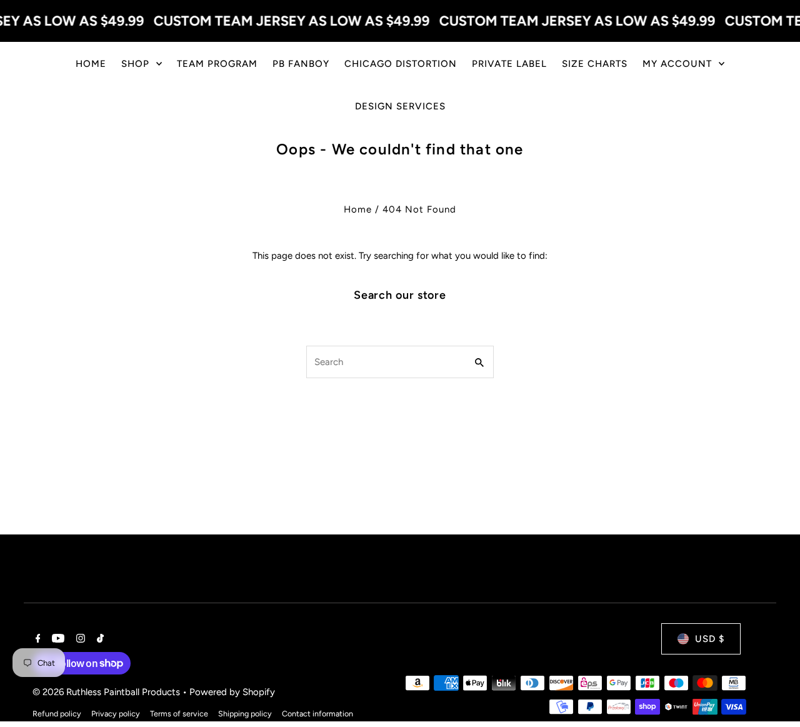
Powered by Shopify (232, 692)
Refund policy (56, 713)
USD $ (709, 638)
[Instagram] (79, 639)
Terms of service (179, 713)
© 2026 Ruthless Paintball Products (107, 692)
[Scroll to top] (773, 694)
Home (358, 209)
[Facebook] (36, 639)
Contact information (317, 713)
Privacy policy (115, 713)
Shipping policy (245, 713)
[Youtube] (56, 639)
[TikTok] (99, 639)
